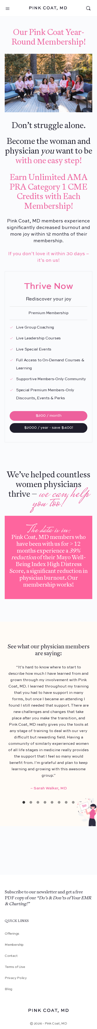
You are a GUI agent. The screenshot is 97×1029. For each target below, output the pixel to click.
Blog (8, 989)
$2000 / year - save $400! (48, 428)
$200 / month (48, 416)
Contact (11, 956)
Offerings (12, 933)
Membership (14, 944)
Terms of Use (15, 967)
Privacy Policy (16, 978)
